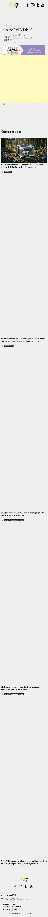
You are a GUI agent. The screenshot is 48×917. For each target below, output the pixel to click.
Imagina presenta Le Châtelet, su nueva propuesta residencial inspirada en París (22, 514)
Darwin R (35, 913)
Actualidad (8, 346)
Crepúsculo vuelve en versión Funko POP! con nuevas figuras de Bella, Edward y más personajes (23, 165)
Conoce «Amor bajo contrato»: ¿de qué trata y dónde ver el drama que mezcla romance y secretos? (23, 339)
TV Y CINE (8, 172)
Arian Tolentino (19, 35)
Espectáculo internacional (14, 520)
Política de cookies (10, 909)
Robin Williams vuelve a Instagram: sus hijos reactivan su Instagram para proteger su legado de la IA (24, 862)
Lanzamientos (9, 138)
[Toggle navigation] (24, 13)
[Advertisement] (24, 79)
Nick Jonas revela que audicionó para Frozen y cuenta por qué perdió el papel (21, 688)
